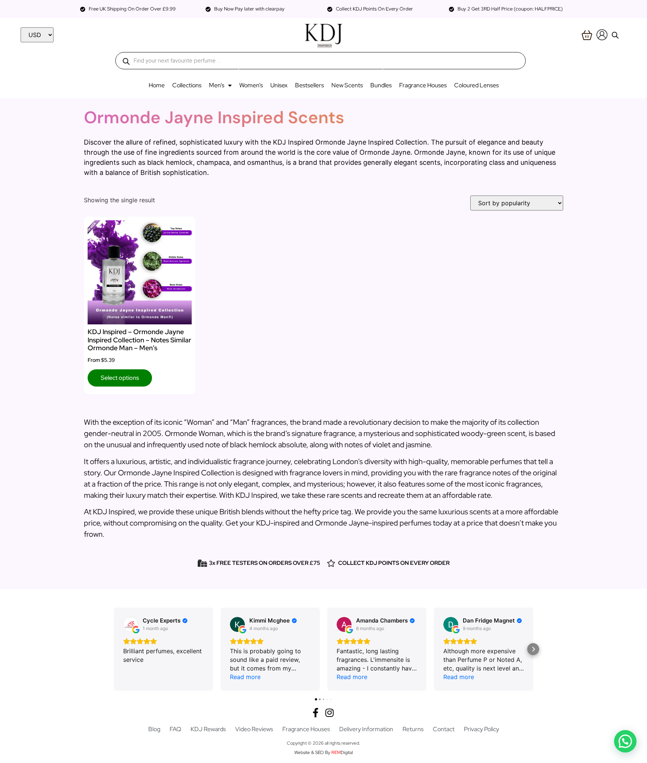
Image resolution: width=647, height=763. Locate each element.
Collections (186, 85)
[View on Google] (130, 624)
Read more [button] (245, 677)
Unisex (279, 85)
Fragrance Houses (423, 85)
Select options (120, 378)
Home (157, 85)
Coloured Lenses (476, 85)
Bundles (381, 85)
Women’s (251, 85)
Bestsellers (309, 85)
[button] (114, 649)
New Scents (347, 85)
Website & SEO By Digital (323, 753)
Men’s (216, 85)
